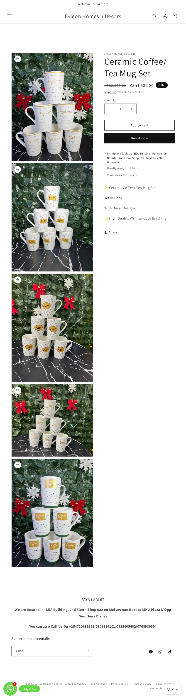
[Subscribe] (88, 651)
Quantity (110, 100)
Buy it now (139, 138)
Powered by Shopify (74, 683)
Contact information (162, 688)
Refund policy (99, 683)
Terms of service (142, 683)
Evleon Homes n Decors (48, 683)
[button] (10, 16)
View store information (124, 175)
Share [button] (113, 232)
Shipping (110, 92)
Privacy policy (119, 683)
